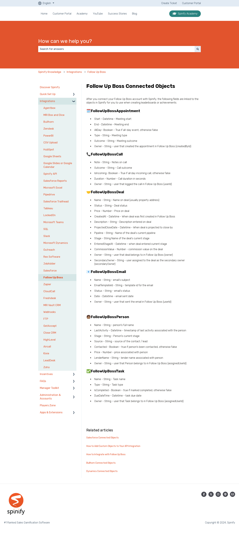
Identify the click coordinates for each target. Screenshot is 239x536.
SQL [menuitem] (45, 229)
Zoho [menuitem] (46, 367)
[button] (73, 94)
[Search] (198, 49)
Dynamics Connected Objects (102, 471)
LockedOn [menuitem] (49, 215)
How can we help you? (65, 41)
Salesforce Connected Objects (102, 437)
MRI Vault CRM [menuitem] (52, 305)
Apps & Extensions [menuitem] (51, 412)
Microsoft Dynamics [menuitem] (55, 242)
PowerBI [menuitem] (48, 135)
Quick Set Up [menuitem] (47, 94)
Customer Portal (191, 3)
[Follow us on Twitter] (211, 494)
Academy (82, 13)
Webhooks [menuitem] (49, 312)
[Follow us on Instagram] (218, 494)
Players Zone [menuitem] (48, 405)
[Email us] (232, 494)
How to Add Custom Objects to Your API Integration (113, 446)
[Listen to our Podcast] (225, 494)
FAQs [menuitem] (43, 381)
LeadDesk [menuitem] (49, 360)
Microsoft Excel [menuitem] (52, 187)
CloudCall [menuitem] (49, 291)
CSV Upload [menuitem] (50, 142)
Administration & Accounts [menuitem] (50, 396)
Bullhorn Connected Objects (101, 463)
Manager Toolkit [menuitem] (49, 387)
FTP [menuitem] (45, 318)
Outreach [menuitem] (49, 249)
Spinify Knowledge (49, 71)
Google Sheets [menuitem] (52, 156)
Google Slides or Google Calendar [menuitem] (57, 165)
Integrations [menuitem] (47, 101)
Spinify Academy (188, 13)
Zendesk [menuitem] (48, 128)
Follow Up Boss (96, 71)
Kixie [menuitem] (46, 353)
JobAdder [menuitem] (49, 263)
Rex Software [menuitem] (51, 256)
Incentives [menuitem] (46, 374)
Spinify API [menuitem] (50, 173)
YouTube (98, 13)
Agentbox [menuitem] (49, 108)
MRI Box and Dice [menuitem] (53, 115)
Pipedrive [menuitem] (49, 194)
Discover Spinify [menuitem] (50, 87)
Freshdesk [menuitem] (49, 298)
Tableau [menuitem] (48, 208)
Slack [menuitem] (46, 236)
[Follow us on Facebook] (203, 494)
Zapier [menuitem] (47, 284)
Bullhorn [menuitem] (48, 121)
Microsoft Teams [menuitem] (53, 222)
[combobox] (116, 49)
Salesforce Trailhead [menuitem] (56, 201)
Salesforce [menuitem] (50, 270)
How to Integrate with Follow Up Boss (106, 454)
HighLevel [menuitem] (49, 339)
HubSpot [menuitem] (48, 149)
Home (44, 13)
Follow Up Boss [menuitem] (53, 277)
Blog (134, 13)
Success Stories (117, 13)
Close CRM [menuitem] (49, 332)
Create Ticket (169, 3)
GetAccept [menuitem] (50, 325)
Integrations (74, 71)
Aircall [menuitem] (47, 346)
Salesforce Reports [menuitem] (55, 180)
